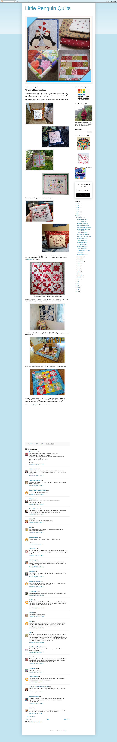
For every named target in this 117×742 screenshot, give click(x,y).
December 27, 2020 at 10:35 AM (36, 586)
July (79, 265)
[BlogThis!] (48, 444)
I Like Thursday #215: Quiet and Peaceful (83, 230)
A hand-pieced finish (82, 242)
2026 (77, 203)
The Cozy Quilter (33, 591)
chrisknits (31, 612)
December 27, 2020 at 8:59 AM (36, 555)
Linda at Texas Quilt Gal (34, 480)
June (79, 267)
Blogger (65, 731)
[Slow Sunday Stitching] (83, 163)
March (79, 273)
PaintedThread (32, 668)
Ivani (30, 527)
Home (47, 719)
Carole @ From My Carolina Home (37, 490)
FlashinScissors (33, 451)
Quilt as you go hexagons (83, 234)
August (79, 263)
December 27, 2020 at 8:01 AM (36, 522)
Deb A (30, 621)
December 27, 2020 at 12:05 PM (36, 628)
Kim (30, 632)
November (80, 257)
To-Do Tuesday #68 (82, 240)
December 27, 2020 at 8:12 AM (36, 532)
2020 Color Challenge (82, 223)
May (79, 269)
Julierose (31, 498)
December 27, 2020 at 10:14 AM (36, 566)
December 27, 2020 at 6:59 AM (36, 485)
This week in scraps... (82, 244)
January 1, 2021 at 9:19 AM (35, 713)
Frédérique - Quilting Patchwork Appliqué (39, 686)
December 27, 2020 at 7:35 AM (36, 504)
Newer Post (28, 719)
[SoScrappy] (83, 100)
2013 (77, 291)
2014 (77, 289)
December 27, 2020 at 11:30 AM (36, 608)
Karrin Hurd (32, 571)
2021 (77, 213)
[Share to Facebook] (52, 444)
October (79, 259)
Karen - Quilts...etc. (33, 508)
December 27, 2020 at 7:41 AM (36, 514)
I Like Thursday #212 (82, 254)
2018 (77, 281)
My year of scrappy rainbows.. (84, 227)
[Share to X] (50, 444)
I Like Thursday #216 (82, 219)
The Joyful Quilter (33, 676)
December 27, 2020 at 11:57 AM (36, 616)
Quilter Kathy (32, 548)
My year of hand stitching (83, 225)
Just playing (80, 252)
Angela (30, 518)
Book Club (29, 259)
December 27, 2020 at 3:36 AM (36, 475)
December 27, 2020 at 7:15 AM (36, 494)
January (80, 277)
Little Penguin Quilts (48, 8)
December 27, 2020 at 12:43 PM (36, 642)
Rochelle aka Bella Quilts (35, 581)
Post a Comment (31, 716)
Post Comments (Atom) (36, 721)
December (80, 217)
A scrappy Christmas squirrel (84, 236)
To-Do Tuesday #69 (82, 232)
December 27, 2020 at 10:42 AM (36, 595)
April (79, 271)
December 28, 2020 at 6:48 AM (36, 703)
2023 (77, 209)
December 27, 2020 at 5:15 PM (36, 672)
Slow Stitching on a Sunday (83, 250)
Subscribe (83, 195)
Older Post (66, 719)
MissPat (31, 599)
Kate (30, 708)
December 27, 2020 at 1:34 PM (36, 652)
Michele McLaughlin (34, 696)
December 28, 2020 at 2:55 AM (36, 692)
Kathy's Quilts (33, 404)
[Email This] (47, 444)
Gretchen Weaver (33, 469)
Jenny (30, 656)
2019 (77, 279)
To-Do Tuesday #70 (82, 221)
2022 (77, 211)
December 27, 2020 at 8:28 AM (36, 544)
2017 (77, 283)
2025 (77, 205)
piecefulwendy (32, 560)
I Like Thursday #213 (82, 246)
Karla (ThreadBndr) (33, 537)
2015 (77, 287)
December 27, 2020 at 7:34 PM (36, 682)
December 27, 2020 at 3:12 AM (36, 464)
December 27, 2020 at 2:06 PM (36, 663)
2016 (77, 285)
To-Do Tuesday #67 (82, 248)
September (80, 261)
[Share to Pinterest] (53, 444)
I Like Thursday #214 (82, 238)
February (80, 275)
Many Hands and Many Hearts (36, 646)
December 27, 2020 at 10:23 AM (36, 576)
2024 (77, 207)
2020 (77, 215)
